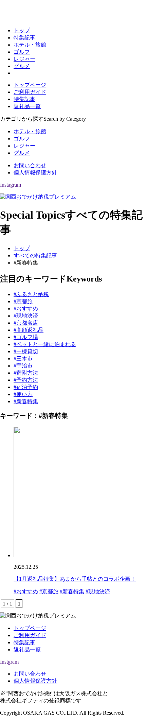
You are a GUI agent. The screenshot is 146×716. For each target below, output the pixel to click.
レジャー (24, 59)
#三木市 (23, 358)
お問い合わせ (30, 165)
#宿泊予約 (26, 387)
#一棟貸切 (26, 351)
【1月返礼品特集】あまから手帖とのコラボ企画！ (75, 579)
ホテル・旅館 (30, 45)
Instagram (10, 185)
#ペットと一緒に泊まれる (45, 344)
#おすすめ (26, 308)
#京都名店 (26, 323)
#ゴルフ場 (26, 337)
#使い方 (23, 394)
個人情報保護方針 (35, 172)
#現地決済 (26, 316)
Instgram (9, 662)
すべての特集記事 (35, 255)
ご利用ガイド (30, 92)
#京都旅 (23, 301)
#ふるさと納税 (31, 294)
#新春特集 (26, 401)
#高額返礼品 (28, 330)
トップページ (30, 85)
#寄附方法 (26, 373)
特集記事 (24, 37)
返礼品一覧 (27, 106)
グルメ (22, 66)
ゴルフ (22, 52)
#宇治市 (23, 366)
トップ (22, 30)
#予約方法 (26, 380)
